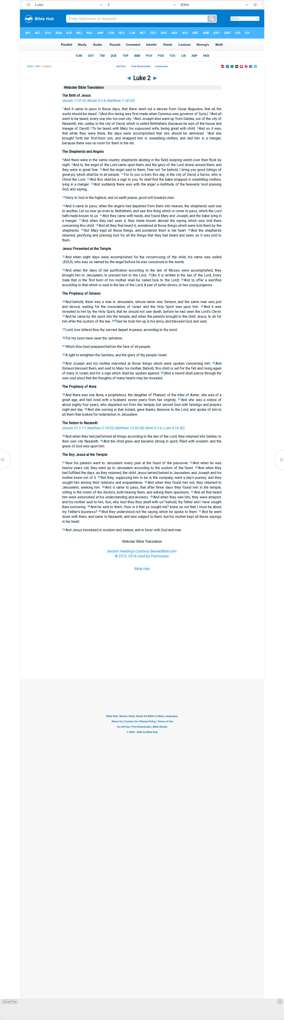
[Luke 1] (5, 470)
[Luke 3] (278, 470)
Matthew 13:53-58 (129, 428)
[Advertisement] (142, 656)
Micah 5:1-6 (96, 100)
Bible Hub (142, 569)
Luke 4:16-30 (173, 428)
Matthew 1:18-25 (120, 100)
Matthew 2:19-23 (100, 428)
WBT (38, 66)
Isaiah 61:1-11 (74, 428)
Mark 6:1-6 (153, 428)
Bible (30, 66)
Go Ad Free (10, 1001)
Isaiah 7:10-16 (74, 100)
